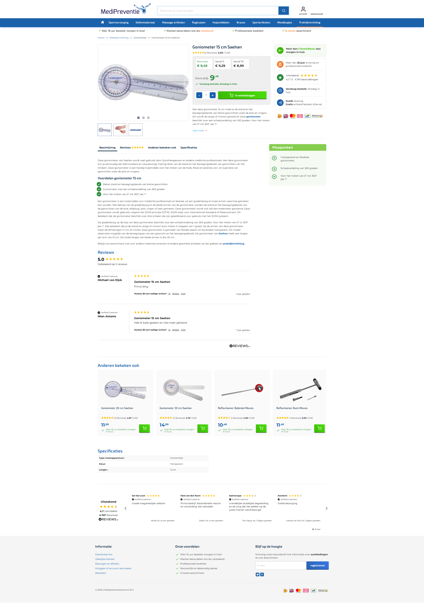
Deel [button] (183, 293)
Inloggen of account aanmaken (113, 568)
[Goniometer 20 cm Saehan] (125, 390)
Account (303, 14)
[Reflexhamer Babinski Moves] (242, 390)
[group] (115, 259)
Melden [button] (175, 293)
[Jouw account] (303, 9)
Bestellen (100, 573)
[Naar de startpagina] (126, 9)
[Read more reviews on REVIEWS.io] (108, 520)
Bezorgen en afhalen (107, 563)
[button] (126, 508)
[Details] (144, 428)
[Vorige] (100, 82)
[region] (226, 508)
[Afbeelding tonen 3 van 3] (148, 117)
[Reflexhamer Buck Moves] (301, 390)
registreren (317, 565)
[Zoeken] (283, 10)
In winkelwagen (245, 95)
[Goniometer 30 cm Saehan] (184, 390)
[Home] (102, 22)
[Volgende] (186, 82)
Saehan (223, 233)
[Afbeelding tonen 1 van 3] (138, 117)
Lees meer (198, 130)
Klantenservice (103, 554)
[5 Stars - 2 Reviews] (137, 148)
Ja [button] (169, 293)
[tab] (107, 148)
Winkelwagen (317, 14)
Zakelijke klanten (105, 559)
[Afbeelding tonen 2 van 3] (143, 117)
